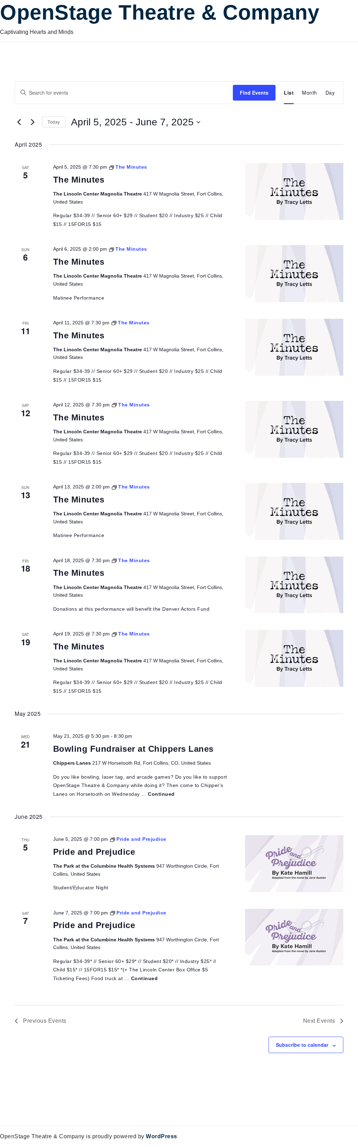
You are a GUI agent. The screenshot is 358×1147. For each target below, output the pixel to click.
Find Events (254, 92)
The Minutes (79, 179)
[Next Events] (32, 122)
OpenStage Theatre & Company (160, 12)
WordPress (161, 1136)
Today (54, 122)
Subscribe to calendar (302, 1044)
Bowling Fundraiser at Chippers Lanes (133, 748)
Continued (161, 794)
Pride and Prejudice (94, 851)
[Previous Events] (19, 122)
